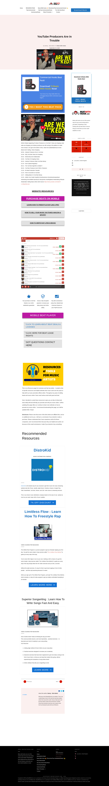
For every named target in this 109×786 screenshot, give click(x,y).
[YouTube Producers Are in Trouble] (54, 59)
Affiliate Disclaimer (59, 752)
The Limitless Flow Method (54, 552)
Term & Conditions (59, 754)
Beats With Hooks (61, 45)
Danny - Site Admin (49, 45)
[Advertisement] (54, 25)
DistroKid (42, 450)
